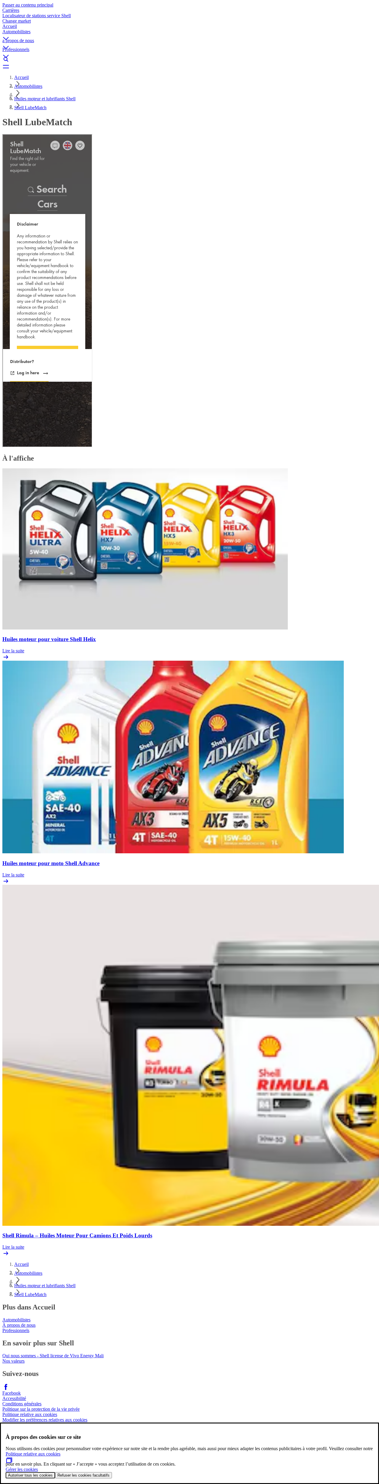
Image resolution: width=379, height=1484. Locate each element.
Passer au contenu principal (27, 4)
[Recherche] (189, 59)
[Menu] (189, 66)
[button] (189, 33)
